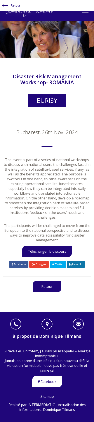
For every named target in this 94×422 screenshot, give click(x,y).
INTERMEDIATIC (41, 404)
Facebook (19, 264)
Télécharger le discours (47, 251)
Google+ (40, 264)
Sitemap (47, 396)
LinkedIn (76, 264)
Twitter (59, 264)
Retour (15, 5)
